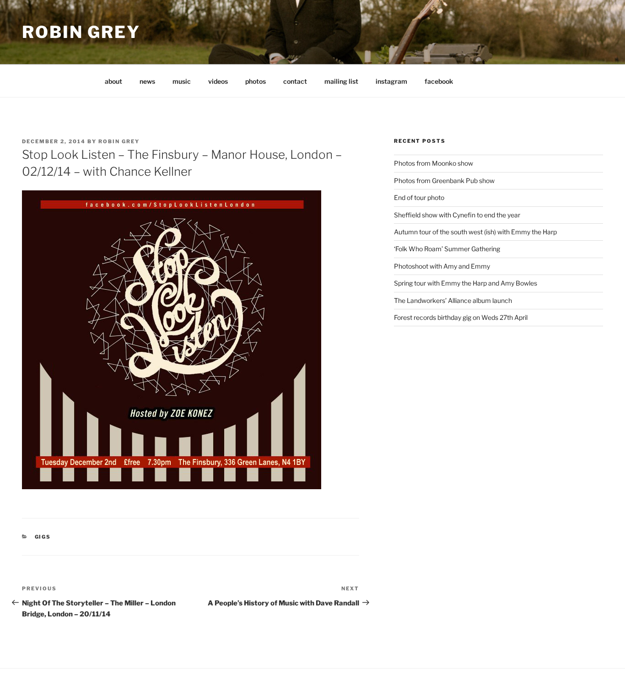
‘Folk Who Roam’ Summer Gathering (447, 249)
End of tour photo (419, 197)
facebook (439, 81)
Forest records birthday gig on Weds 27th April (461, 317)
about (113, 81)
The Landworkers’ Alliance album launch (453, 300)
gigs (43, 537)
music (181, 81)
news (147, 81)
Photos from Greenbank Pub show (444, 180)
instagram (391, 81)
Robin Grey (81, 32)
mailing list (341, 81)
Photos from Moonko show (433, 163)
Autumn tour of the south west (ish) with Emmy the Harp (475, 232)
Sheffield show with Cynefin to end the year (457, 215)
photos (255, 81)
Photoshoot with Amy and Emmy (442, 266)
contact (295, 81)
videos (218, 81)
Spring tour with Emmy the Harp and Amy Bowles (465, 283)
